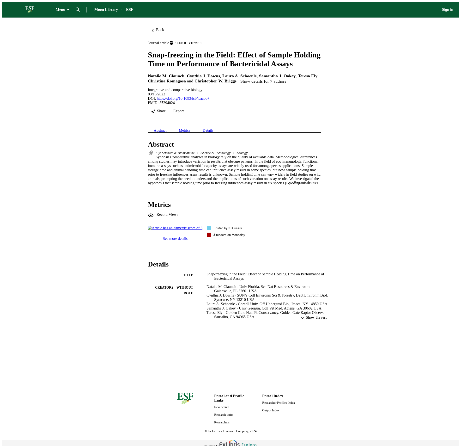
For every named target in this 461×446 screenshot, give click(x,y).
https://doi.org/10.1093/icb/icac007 (183, 98)
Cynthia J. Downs (203, 76)
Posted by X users (227, 228)
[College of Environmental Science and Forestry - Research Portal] (30, 9)
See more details (175, 238)
